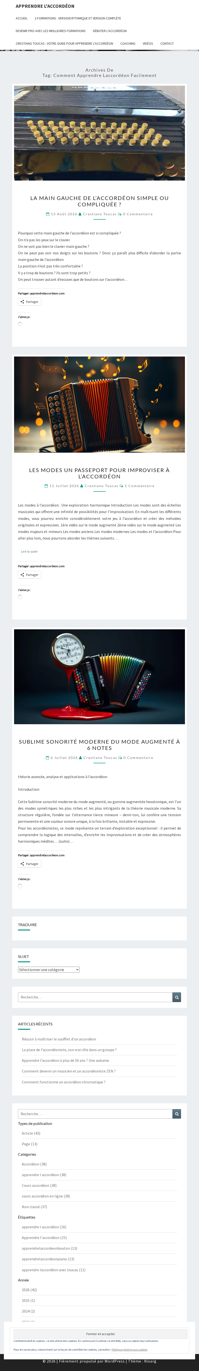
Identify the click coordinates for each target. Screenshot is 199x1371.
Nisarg (150, 1361)
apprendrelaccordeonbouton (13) (49, 1248)
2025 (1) (28, 1300)
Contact (167, 43)
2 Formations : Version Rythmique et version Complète (78, 18)
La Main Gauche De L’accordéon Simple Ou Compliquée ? (99, 201)
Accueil (21, 18)
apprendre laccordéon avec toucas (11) (53, 1269)
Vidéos (148, 43)
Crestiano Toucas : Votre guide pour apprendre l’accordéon (64, 43)
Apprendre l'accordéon (45, 6)
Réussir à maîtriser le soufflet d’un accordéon (59, 1039)
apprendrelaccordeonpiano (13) (48, 1258)
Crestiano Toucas (100, 214)
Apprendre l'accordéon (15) (44, 1237)
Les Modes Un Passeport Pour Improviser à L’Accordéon (99, 473)
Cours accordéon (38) (39, 1185)
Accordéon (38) (34, 1164)
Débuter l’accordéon (110, 31)
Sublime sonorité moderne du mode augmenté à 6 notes (99, 744)
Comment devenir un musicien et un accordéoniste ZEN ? (69, 1071)
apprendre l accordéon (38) (44, 1174)
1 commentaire (140, 486)
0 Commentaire (138, 214)
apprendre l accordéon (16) (44, 1226)
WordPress (115, 1361)
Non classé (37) (34, 1206)
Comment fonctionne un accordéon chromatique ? (64, 1082)
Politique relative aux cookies (129, 1349)
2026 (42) (29, 1289)
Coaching (127, 43)
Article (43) (31, 1133)
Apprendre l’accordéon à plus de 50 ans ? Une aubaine (65, 1060)
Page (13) (29, 1143)
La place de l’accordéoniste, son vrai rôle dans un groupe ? (69, 1049)
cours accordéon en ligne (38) (46, 1196)
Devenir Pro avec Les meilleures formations (51, 31)
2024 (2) (28, 1311)
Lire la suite (31, 551)
